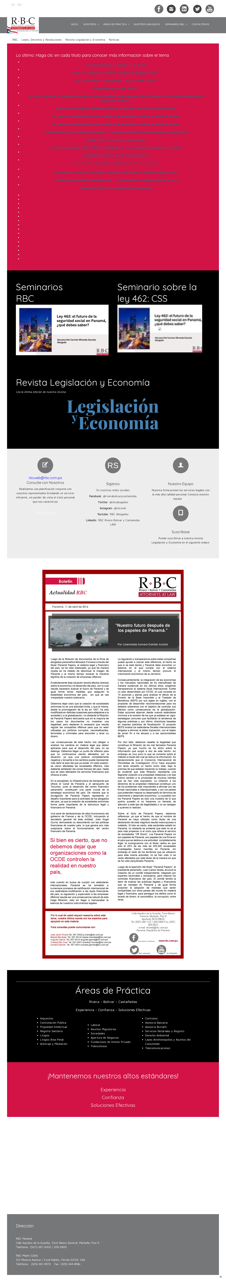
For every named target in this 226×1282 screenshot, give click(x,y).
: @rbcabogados (113, 502)
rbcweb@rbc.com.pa (45, 478)
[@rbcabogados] (197, 8)
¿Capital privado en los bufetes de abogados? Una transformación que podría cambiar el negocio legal (115, 132)
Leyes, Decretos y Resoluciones (42, 39)
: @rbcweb (113, 508)
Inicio (74, 24)
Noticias (114, 39)
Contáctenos (200, 24)
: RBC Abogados (113, 514)
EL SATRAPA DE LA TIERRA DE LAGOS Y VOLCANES (115, 81)
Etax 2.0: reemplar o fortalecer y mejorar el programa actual (116, 73)
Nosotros (89, 24)
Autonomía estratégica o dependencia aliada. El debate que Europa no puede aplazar (115, 108)
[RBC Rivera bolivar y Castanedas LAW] (184, 8)
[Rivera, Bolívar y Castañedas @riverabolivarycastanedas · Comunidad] (159, 8)
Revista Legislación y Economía (85, 39)
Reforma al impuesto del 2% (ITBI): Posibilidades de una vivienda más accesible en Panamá (115, 147)
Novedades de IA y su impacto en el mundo (115, 65)
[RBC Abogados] (209, 8)
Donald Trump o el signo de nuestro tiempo (115, 140)
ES (13, 4)
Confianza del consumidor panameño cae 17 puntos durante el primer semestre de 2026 (115, 180)
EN (19, 4)
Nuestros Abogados (147, 24)
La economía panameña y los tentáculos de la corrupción (116, 163)
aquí (185, 498)
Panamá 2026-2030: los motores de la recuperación (115, 188)
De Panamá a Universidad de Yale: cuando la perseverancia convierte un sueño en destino (116, 116)
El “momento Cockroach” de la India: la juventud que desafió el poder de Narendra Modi (116, 172)
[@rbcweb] (171, 8)
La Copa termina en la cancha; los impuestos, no (115, 155)
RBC (15, 39)
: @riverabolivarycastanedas (113, 496)
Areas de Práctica (115, 24)
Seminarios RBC (175, 24)
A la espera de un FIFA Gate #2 (116, 88)
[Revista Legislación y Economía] (113, 414)
